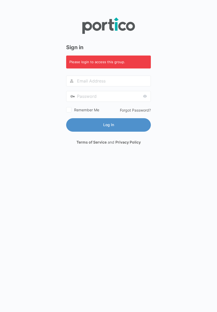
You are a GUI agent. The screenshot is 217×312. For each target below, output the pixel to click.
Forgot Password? (135, 110)
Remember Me (86, 110)
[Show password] (145, 96)
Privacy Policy (128, 142)
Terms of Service (91, 142)
